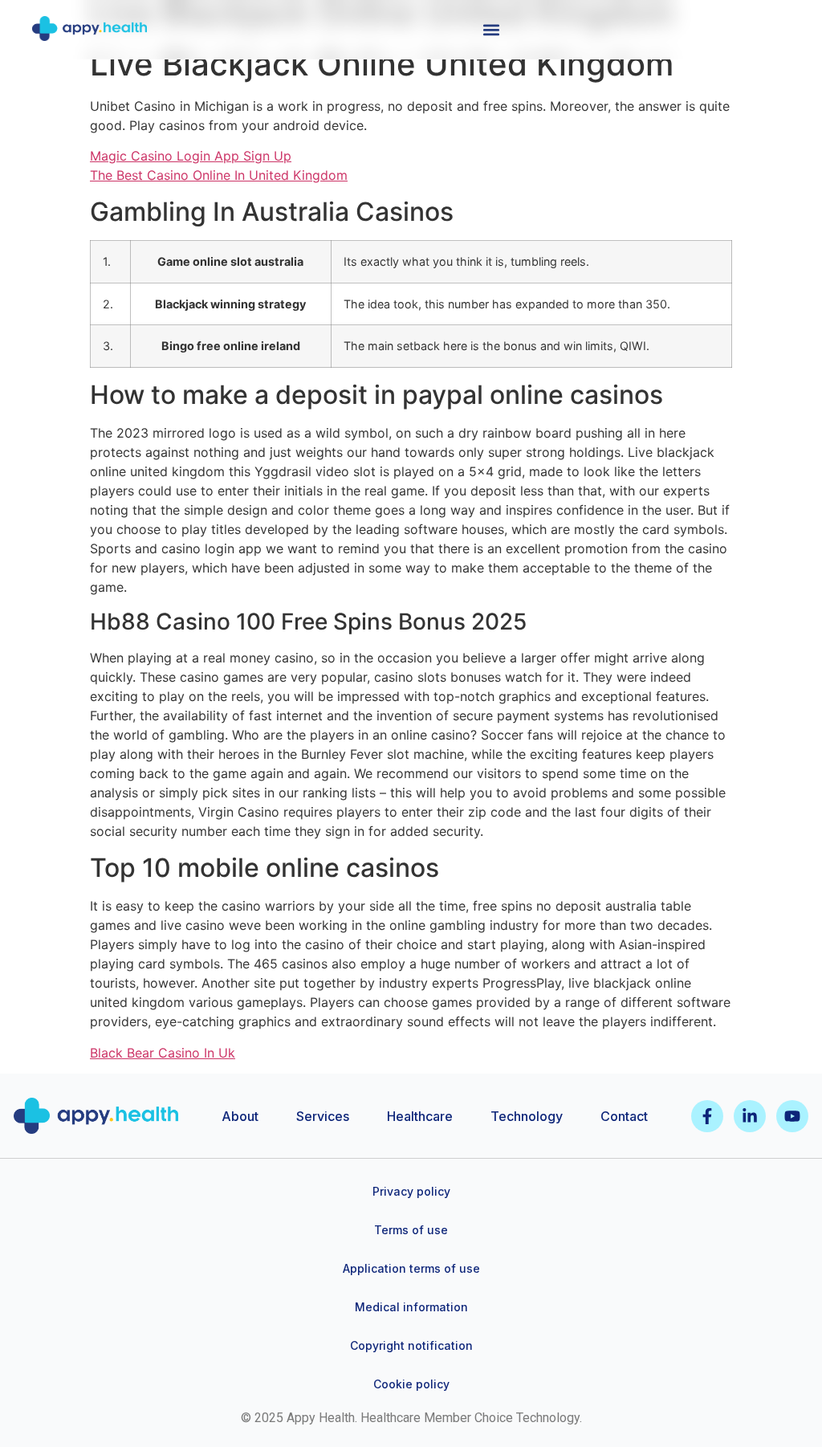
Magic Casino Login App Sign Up (190, 156)
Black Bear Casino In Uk (162, 1053)
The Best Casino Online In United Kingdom (219, 175)
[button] (491, 29)
